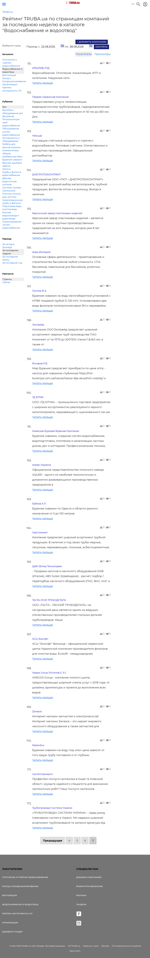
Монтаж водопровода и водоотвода (10, 215)
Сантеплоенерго (42, 774)
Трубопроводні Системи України (52, 808)
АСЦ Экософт (40, 638)
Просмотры (102, 54)
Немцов (37, 135)
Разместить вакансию (89, 886)
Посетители (83, 54)
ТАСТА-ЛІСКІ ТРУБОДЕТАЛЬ (49, 600)
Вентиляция (9, 75)
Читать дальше (42, 83)
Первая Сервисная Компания (50, 97)
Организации (9, 84)
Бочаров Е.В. (40, 363)
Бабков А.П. (39, 503)
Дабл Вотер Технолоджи (47, 566)
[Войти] (145, 4)
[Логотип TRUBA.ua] (73, 2)
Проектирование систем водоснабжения (11, 224)
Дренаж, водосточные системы (9, 181)
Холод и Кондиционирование (13, 80)
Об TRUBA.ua (74, 946)
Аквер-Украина (41, 464)
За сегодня (8, 244)
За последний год (12, 263)
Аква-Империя (41, 252)
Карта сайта (75, 951)
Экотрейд (38, 324)
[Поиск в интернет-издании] (138, 4)
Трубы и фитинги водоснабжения (11, 173)
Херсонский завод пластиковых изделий (57, 213)
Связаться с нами (91, 946)
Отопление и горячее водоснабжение (11, 62)
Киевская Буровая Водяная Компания (55, 431)
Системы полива (11, 187)
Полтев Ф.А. (39, 290)
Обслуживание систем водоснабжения (11, 131)
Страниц (7, 279)
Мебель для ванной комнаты (11, 146)
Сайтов (6, 282)
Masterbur (38, 745)
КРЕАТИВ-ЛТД (41, 68)
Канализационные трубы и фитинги (12, 201)
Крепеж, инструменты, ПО (12, 89)
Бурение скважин (12, 159)
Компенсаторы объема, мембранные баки (12, 153)
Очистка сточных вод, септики (11, 195)
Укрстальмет (40, 532)
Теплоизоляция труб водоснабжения (11, 122)
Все (4, 107)
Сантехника (8, 190)
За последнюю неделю (10, 252)
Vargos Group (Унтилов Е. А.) (49, 672)
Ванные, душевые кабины (12, 164)
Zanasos (37, 711)
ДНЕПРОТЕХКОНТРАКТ (46, 174)
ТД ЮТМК (38, 397)
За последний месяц (10, 258)
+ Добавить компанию (91, 42)
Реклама (81, 895)
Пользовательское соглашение (126, 946)
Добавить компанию (89, 877)
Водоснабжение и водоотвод (12, 70)
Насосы (6, 169)
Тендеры (81, 904)
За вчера (7, 247)
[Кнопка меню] (4, 4)
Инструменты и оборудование (10, 139)
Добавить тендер (12, 931)
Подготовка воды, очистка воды (12, 208)
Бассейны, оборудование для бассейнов (12, 113)
